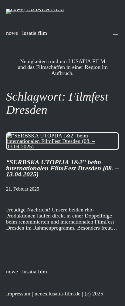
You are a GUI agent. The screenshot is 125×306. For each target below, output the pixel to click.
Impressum (18, 294)
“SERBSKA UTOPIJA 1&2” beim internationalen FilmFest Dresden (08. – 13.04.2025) (62, 168)
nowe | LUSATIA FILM (26, 33)
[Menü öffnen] (115, 33)
